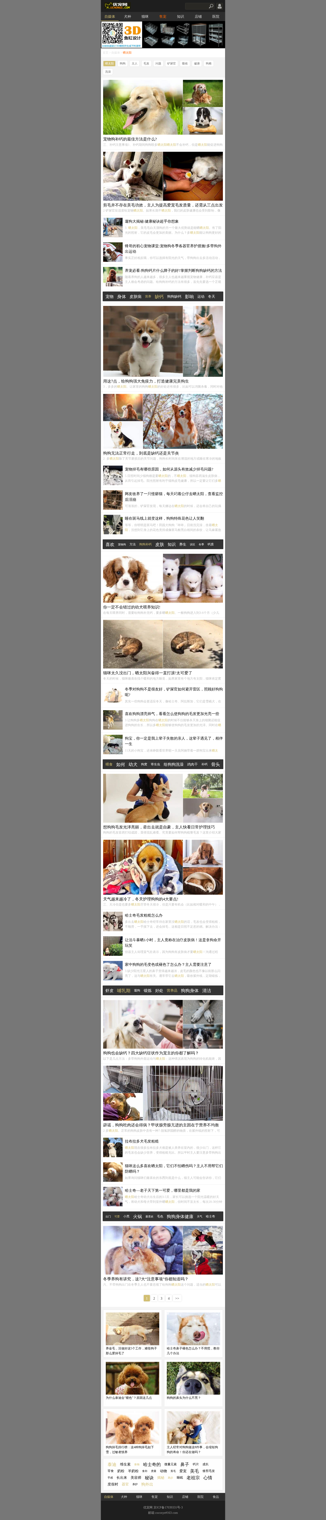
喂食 (109, 764)
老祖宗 (193, 1477)
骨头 (215, 764)
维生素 (125, 1464)
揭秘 (160, 1477)
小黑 (126, 1216)
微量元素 (170, 1464)
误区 (192, 544)
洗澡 (108, 71)
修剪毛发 (208, 1471)
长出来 (121, 1477)
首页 (105, 52)
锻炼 (148, 990)
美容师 (136, 1477)
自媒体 (109, 16)
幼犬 (133, 764)
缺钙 (159, 296)
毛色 (160, 1216)
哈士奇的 (152, 1464)
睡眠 (180, 1477)
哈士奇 (210, 1216)
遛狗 (137, 990)
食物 (136, 1464)
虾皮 (110, 990)
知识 (180, 16)
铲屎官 (171, 63)
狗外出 (147, 1484)
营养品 (172, 990)
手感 (110, 1477)
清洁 (206, 990)
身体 (121, 296)
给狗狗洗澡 (174, 764)
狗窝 (144, 764)
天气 (199, 1216)
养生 (182, 544)
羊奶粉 (133, 1471)
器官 (125, 1484)
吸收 (185, 63)
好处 (159, 990)
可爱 (117, 1216)
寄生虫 (155, 764)
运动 (200, 296)
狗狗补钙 (145, 544)
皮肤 (159, 544)
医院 (215, 16)
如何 (120, 764)
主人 (134, 63)
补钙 (204, 764)
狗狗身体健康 (180, 1216)
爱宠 (183, 1471)
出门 (108, 1216)
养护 (135, 1484)
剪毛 (173, 1471)
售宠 (162, 16)
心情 (207, 1477)
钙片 (196, 1464)
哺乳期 (123, 990)
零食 (111, 1471)
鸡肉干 (192, 764)
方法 (133, 544)
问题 (158, 63)
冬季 (201, 544)
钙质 (211, 544)
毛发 (146, 63)
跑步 (170, 1477)
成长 (205, 1464)
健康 (197, 63)
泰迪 (112, 1464)
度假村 (113, 1484)
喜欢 (110, 544)
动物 (163, 1471)
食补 (144, 1471)
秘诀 (149, 1477)
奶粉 (120, 1471)
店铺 (198, 16)
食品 (216, 1497)
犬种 (127, 16)
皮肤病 (135, 296)
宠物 (110, 296)
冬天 (211, 296)
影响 (189, 296)
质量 (153, 1471)
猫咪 (145, 16)
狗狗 (123, 63)
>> (177, 1298)
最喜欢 (149, 1216)
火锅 (137, 1216)
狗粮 (209, 63)
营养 (148, 296)
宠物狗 (122, 544)
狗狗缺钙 (174, 296)
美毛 (194, 1471)
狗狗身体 (190, 990)
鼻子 (184, 1464)
